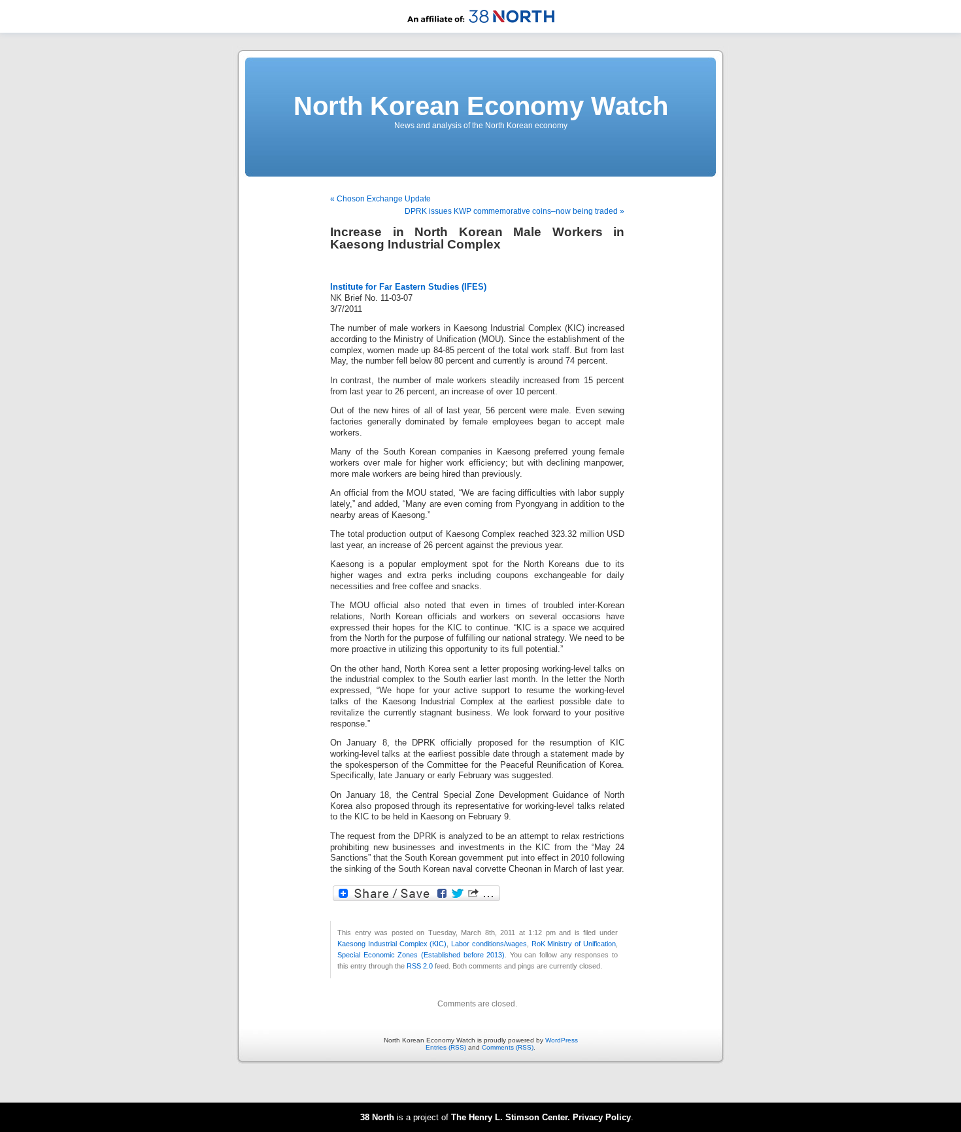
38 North (377, 1117)
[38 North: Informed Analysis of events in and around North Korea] (480, 30)
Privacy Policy (602, 1117)
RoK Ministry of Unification (573, 944)
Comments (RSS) (507, 1047)
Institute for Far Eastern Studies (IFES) (408, 287)
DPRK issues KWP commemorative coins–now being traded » (514, 211)
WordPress (561, 1040)
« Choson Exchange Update (380, 198)
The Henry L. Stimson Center (509, 1117)
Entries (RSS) (446, 1047)
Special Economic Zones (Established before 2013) (421, 955)
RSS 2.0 (420, 966)
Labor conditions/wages (489, 944)
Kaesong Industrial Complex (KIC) (392, 944)
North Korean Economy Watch (481, 106)
